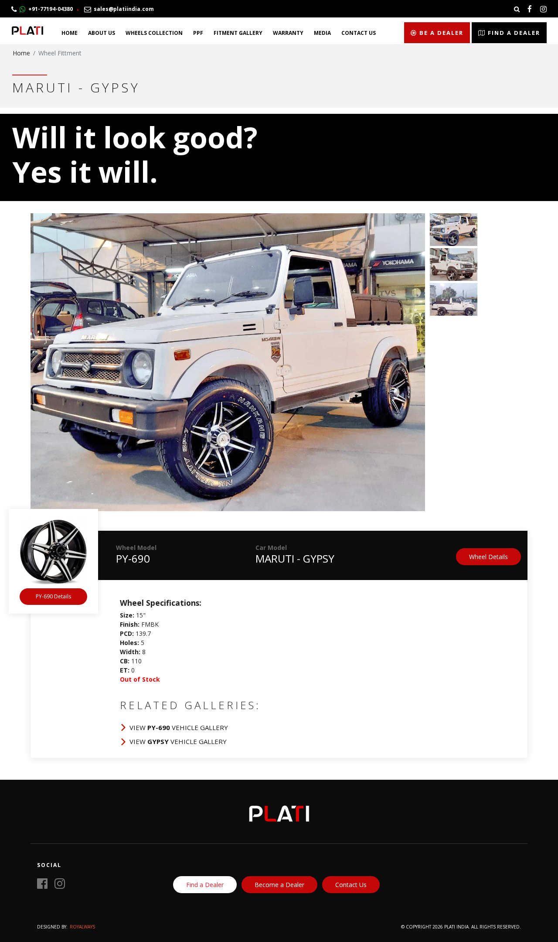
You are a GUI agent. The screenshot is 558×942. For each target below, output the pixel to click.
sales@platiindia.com (122, 9)
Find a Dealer (513, 33)
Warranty (288, 33)
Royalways (82, 927)
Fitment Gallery (238, 33)
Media (322, 33)
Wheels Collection (154, 33)
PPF (198, 33)
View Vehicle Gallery (178, 727)
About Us (101, 33)
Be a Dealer (440, 33)
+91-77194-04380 (49, 9)
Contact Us (358, 33)
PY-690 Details (53, 596)
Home (69, 33)
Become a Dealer (279, 885)
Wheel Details (488, 557)
